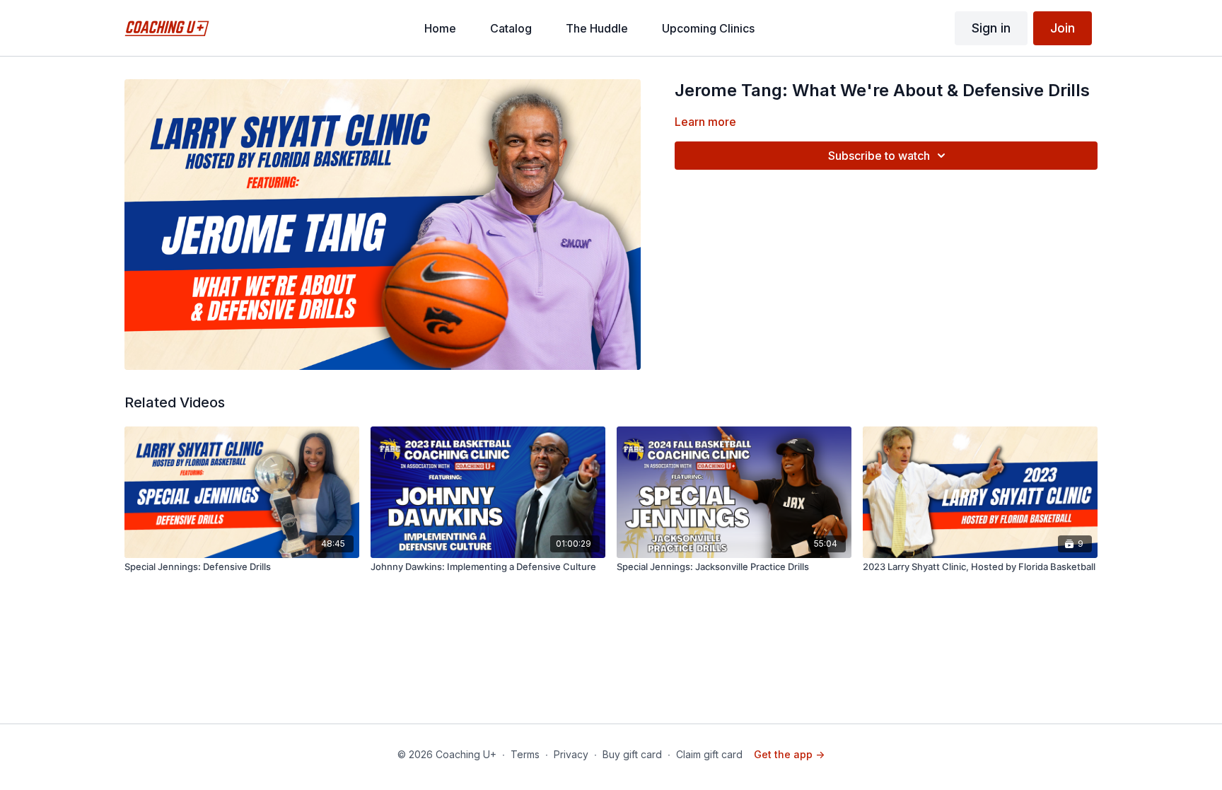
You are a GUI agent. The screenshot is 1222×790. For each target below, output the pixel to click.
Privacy (571, 754)
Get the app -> (789, 754)
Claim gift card (709, 754)
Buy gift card (632, 754)
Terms (525, 754)
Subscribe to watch (879, 156)
